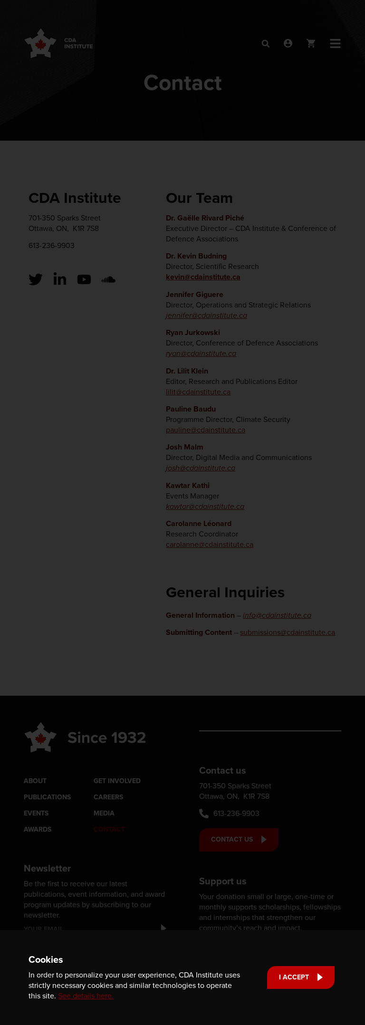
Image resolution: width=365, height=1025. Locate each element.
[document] (182, 512)
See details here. (86, 995)
